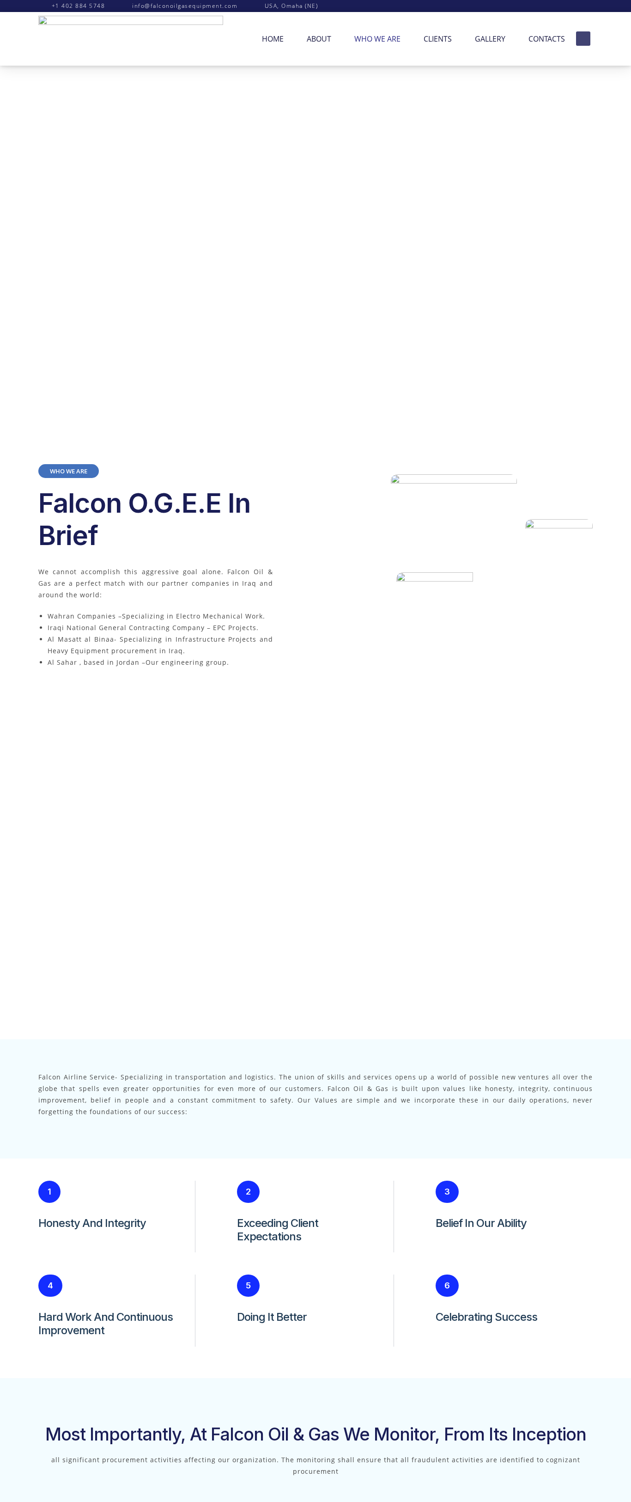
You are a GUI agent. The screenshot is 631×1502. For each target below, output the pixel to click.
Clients (438, 39)
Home (273, 39)
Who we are (377, 39)
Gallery (490, 39)
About (319, 39)
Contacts (546, 39)
